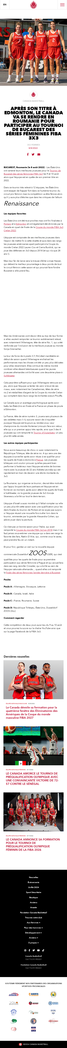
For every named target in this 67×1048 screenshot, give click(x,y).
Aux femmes (33, 922)
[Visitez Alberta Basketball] (33, 994)
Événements (33, 882)
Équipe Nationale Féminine (16, 769)
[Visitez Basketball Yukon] (53, 1021)
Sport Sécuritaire (33, 892)
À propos (33, 942)
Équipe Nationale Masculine (16, 703)
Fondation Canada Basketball (33, 912)
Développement (33, 932)
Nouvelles (33, 877)
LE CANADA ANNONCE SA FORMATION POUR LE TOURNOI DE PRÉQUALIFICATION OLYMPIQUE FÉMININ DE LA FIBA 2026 (33, 845)
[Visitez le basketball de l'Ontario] (33, 1003)
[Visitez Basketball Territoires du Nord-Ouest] (14, 1012)
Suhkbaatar (9, 375)
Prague (39, 459)
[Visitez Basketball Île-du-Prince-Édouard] (14, 1021)
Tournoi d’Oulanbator (44, 432)
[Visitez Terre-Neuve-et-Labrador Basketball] (33, 1021)
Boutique (33, 897)
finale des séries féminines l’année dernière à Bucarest (33, 572)
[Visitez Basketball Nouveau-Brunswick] (33, 1012)
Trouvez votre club (33, 917)
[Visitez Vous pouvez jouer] (33, 1029)
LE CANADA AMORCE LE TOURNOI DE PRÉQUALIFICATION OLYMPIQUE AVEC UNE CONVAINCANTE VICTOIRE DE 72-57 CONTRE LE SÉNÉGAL (32, 779)
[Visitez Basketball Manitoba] (14, 1003)
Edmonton (21, 224)
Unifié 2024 (33, 887)
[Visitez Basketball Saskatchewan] (53, 994)
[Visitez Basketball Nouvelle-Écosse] (53, 1012)
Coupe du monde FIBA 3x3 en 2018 (34, 530)
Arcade (33, 907)
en (4, 4)
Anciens (33, 902)
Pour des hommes (33, 927)
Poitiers (7, 224)
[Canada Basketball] (33, 4)
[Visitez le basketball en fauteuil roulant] (14, 1029)
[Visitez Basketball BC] (14, 994)
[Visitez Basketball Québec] (53, 1003)
